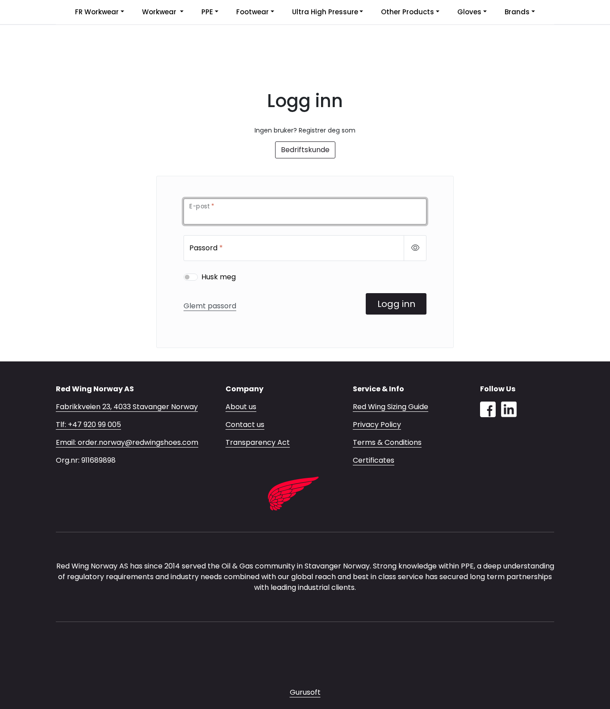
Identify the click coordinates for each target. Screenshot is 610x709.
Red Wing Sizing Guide (390, 407)
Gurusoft (305, 692)
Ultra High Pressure (325, 12)
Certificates (373, 460)
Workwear (160, 12)
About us (241, 407)
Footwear (252, 12)
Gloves (469, 12)
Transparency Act (258, 442)
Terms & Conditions (387, 442)
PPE (207, 12)
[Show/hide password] (415, 248)
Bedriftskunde (305, 150)
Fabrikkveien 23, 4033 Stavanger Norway (127, 407)
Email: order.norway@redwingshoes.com (127, 442)
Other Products (407, 12)
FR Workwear (97, 12)
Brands (517, 12)
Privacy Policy (377, 424)
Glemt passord (210, 306)
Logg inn (396, 304)
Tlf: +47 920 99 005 (88, 424)
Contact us (245, 424)
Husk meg (218, 277)
